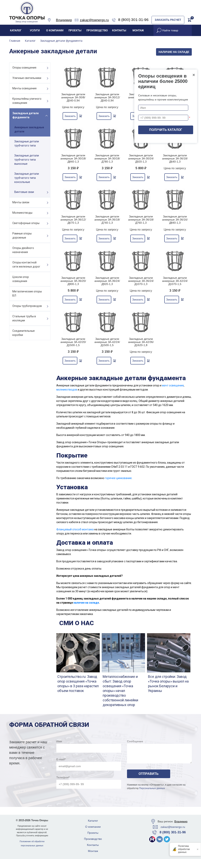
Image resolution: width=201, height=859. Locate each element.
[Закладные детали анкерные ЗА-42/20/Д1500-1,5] (73, 322)
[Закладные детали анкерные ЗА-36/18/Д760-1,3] (141, 200)
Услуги (35, 30)
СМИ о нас (76, 623)
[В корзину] (81, 116)
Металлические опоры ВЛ (27, 293)
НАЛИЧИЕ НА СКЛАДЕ (174, 51)
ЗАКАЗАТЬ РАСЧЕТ (168, 19)
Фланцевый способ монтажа (75, 529)
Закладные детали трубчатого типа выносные (26, 159)
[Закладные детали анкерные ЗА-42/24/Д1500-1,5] (107, 322)
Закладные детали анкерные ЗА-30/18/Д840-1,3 (73, 158)
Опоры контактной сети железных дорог (26, 264)
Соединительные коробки (23, 332)
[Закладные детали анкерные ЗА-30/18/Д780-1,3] (107, 139)
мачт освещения (173, 385)
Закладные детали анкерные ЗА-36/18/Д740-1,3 (107, 219)
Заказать (70, 116)
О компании (54, 30)
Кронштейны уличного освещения (26, 100)
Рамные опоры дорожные (22, 235)
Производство (97, 30)
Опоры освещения (24, 67)
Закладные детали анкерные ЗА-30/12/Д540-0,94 (107, 97)
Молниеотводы (22, 212)
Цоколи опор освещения (20, 279)
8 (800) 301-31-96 (173, 832)
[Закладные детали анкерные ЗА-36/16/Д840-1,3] (175, 200)
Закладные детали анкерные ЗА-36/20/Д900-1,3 (73, 281)
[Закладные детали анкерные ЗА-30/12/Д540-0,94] (107, 77)
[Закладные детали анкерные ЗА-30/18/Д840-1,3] (73, 139)
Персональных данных (152, 788)
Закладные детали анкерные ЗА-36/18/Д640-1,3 (175, 158)
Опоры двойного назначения (23, 250)
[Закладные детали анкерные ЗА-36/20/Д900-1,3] (73, 261)
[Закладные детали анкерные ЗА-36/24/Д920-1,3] (107, 261)
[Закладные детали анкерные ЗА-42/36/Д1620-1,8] (141, 322)
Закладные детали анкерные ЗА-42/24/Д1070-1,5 (175, 281)
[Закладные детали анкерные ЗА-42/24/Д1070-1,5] (175, 261)
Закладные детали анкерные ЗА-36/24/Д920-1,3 (107, 281)
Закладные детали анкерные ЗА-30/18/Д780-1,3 (107, 158)
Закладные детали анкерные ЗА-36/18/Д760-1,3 (141, 219)
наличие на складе (86, 602)
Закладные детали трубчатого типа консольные (26, 178)
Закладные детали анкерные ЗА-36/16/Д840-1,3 (175, 219)
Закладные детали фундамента (25, 115)
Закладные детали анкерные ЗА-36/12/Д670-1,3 (73, 219)
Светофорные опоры (25, 223)
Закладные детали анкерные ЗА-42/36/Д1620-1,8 (141, 342)
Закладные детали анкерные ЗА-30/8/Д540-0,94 (73, 97)
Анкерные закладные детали (29, 129)
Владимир (180, 821)
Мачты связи (20, 202)
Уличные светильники (26, 78)
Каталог (15, 30)
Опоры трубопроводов (27, 305)
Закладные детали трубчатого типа (26, 143)
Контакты (119, 30)
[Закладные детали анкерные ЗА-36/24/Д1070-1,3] (141, 261)
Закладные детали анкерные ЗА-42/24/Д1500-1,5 (107, 342)
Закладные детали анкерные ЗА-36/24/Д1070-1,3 (141, 281)
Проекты (75, 30)
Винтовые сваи (24, 192)
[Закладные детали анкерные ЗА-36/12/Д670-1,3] (73, 200)
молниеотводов (66, 389)
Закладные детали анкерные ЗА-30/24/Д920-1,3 (141, 158)
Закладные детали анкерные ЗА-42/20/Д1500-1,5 (73, 342)
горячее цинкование (118, 478)
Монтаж (138, 30)
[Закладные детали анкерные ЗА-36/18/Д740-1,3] (107, 200)
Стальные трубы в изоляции (24, 318)
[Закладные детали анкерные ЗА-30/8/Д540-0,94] (73, 77)
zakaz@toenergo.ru (173, 826)
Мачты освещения (24, 88)
